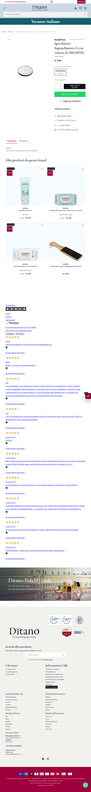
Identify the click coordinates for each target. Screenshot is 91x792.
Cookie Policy (57, 783)
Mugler (48, 726)
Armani (8, 702)
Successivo (20, 334)
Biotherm (49, 702)
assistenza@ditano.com (13, 754)
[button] (4, 8)
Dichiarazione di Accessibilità (55, 679)
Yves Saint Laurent (11, 699)
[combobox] (45, 14)
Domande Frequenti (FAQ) (54, 677)
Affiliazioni (49, 684)
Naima (10, 32)
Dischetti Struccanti (25, 210)
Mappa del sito (50, 682)
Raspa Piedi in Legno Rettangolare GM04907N (65, 266)
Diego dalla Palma (11, 707)
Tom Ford (49, 729)
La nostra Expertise (12, 672)
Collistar (48, 697)
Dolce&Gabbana (11, 697)
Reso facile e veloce (64, 116)
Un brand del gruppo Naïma (16, 2)
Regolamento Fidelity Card (54, 674)
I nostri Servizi (10, 674)
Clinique (8, 710)
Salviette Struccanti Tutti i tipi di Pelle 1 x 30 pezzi (66, 210)
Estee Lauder (50, 707)
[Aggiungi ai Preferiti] (42, 169)
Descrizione (11, 141)
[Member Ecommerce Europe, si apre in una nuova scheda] (67, 620)
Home (4, 32)
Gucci (47, 719)
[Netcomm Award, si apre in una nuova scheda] (67, 632)
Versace (8, 729)
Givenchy (48, 724)
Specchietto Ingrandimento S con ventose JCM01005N (34, 32)
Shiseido (48, 705)
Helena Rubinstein (52, 699)
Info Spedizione (50, 672)
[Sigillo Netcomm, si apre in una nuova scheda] (79, 620)
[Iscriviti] (62, 655)
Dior (7, 716)
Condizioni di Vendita (52, 669)
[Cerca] (84, 14)
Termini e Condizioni (37, 783)
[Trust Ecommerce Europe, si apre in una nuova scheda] (54, 620)
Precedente (10, 334)
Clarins (48, 710)
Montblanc (9, 724)
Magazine (81, 2)
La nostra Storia (10, 669)
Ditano (61, 781)
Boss (7, 719)
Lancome (49, 716)
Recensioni (24, 141)
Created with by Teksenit (45, 785)
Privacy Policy (48, 659)
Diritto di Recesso (51, 687)
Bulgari (8, 721)
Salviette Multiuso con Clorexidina (25, 266)
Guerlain (8, 705)
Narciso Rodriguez (51, 721)
